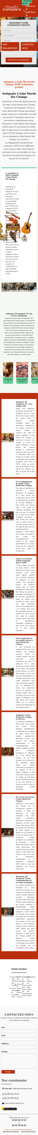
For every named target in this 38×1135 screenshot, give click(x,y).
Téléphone (5, 1044)
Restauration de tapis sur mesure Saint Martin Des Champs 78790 (22, 986)
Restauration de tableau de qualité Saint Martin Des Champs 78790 (27, 986)
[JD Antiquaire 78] (12, 8)
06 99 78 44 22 (11, 1098)
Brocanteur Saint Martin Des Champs (12, 981)
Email (3, 1035)
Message (4, 1052)
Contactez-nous (28, 1131)
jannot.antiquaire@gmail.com (14, 1103)
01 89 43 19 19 (11, 1094)
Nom (3, 1027)
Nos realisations (10, 46)
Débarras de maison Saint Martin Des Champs (17, 990)
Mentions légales (11, 1131)
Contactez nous (28, 46)
